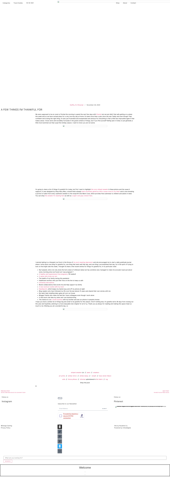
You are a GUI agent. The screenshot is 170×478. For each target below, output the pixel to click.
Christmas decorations (46, 282)
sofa (63, 379)
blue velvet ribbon (105, 376)
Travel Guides (18, 3)
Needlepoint (43, 289)
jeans (88, 372)
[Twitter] (60, 446)
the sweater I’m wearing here (54, 196)
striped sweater (76, 372)
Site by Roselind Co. (121, 426)
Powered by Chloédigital (122, 428)
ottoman (83, 379)
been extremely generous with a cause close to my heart (101, 191)
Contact (133, 3)
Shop (117, 3)
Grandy (98, 114)
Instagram (7, 401)
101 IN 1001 (30, 3)
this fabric (99, 379)
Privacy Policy (5, 428)
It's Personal (79, 105)
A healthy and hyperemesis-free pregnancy (53, 274)
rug (107, 379)
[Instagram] (60, 427)
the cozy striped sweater (99, 189)
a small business (57, 299)
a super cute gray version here (82, 196)
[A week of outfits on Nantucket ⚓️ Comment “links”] (29, 408)
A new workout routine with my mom (51, 287)
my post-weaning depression (83, 262)
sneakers (96, 372)
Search (8, 461)
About (125, 3)
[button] (85, 471)
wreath (94, 376)
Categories (6, 3)
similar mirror (72, 376)
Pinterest (118, 401)
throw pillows (72, 379)
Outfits (72, 105)
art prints (62, 376)
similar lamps (84, 376)
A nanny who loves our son (48, 276)
